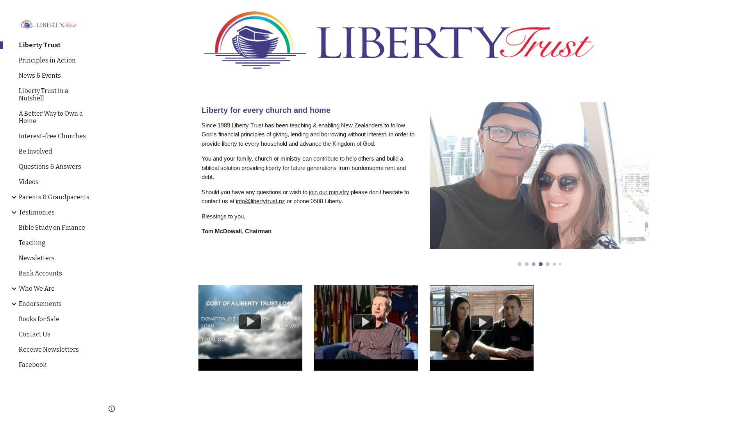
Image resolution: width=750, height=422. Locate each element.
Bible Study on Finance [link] (52, 227)
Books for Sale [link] (39, 319)
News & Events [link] (40, 75)
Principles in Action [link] (47, 60)
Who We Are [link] (37, 288)
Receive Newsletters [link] (49, 349)
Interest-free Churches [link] (52, 136)
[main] (308, 171)
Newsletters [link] (37, 258)
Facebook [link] (32, 364)
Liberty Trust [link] (40, 45)
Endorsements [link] (40, 304)
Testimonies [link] (37, 212)
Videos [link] (29, 182)
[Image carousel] (539, 184)
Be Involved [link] (35, 151)
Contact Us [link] (34, 334)
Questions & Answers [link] (50, 166)
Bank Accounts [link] (40, 273)
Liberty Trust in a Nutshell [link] (43, 94)
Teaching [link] (32, 243)
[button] (740, 11)
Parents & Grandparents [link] (54, 197)
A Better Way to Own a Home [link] (51, 117)
